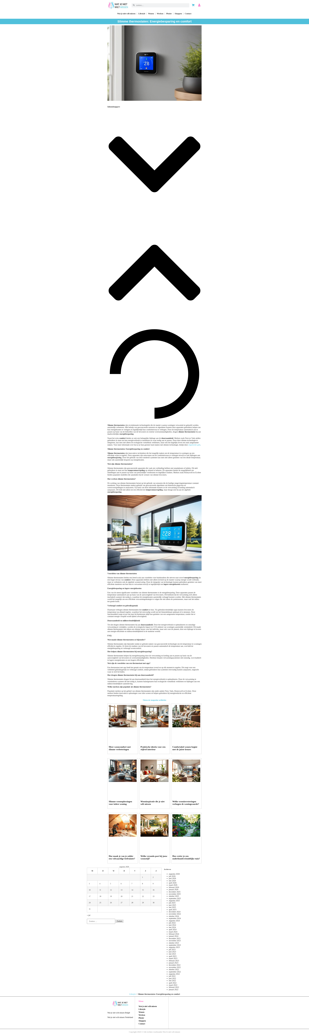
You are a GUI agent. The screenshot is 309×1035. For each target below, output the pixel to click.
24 (90, 903)
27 (121, 903)
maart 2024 (173, 932)
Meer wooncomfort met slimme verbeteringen (120, 748)
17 (90, 896)
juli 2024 (172, 923)
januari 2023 (173, 963)
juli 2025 (172, 903)
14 (132, 890)
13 (121, 890)
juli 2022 (172, 976)
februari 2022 (174, 987)
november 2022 (175, 967)
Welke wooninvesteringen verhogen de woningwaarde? (185, 802)
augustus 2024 (174, 921)
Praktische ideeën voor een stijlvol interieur (152, 748)
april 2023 (172, 956)
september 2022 (175, 972)
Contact (188, 14)
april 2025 (172, 910)
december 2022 (174, 965)
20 (121, 896)
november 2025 (175, 894)
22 (143, 896)
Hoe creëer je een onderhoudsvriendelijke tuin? (186, 857)
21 (132, 896)
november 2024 (175, 914)
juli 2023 (172, 950)
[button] (154, 165)
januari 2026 (173, 889)
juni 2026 (172, 878)
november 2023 (175, 941)
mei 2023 (172, 954)
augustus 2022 (174, 974)
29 (143, 903)
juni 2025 (172, 905)
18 (100, 896)
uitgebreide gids (194, 445)
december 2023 (174, 938)
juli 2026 (172, 876)
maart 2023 (173, 958)
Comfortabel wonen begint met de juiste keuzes (184, 748)
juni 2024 (172, 925)
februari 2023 (174, 961)
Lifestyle (141, 14)
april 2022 (172, 983)
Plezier (169, 14)
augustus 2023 (174, 947)
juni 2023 (172, 952)
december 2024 (174, 912)
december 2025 (174, 892)
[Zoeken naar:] (101, 921)
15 (143, 890)
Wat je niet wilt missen (126, 14)
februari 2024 (174, 934)
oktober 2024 (174, 916)
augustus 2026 (174, 874)
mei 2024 (172, 927)
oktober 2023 (174, 943)
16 (153, 890)
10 (90, 890)
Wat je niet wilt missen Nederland (120, 1017)
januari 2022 (173, 989)
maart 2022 (173, 985)
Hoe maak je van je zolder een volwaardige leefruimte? (122, 857)
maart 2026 (173, 885)
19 (111, 896)
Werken (160, 14)
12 (111, 890)
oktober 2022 (174, 969)
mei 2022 (172, 981)
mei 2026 (172, 881)
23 (153, 896)
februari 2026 (174, 887)
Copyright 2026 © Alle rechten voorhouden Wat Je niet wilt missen (154, 1032)
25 (100, 903)
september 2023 (175, 945)
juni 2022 (172, 978)
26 (111, 903)
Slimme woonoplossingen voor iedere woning (120, 802)
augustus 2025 (174, 901)
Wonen (151, 14)
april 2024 (172, 929)
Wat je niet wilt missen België (118, 1013)
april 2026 (172, 883)
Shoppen (178, 14)
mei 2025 (172, 907)
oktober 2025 (174, 896)
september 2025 (175, 898)
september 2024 (175, 918)
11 (100, 890)
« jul (88, 915)
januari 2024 (173, 936)
